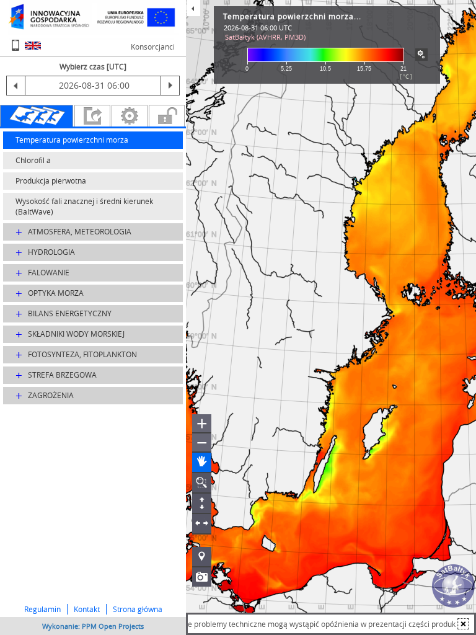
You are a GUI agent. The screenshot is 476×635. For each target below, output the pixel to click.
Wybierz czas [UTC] (93, 66)
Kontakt (87, 609)
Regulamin (42, 609)
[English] (33, 46)
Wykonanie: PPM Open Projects (93, 626)
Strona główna (137, 609)
